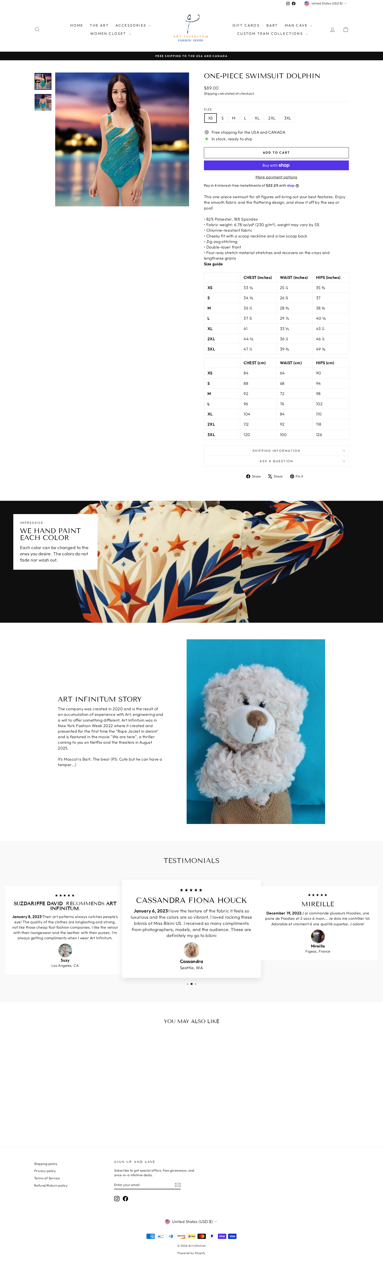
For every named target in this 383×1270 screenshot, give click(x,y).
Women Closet (109, 33)
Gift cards (246, 25)
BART (272, 25)
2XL (272, 118)
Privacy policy (45, 1171)
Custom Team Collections (270, 33)
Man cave (297, 25)
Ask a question (276, 461)
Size (208, 109)
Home (76, 25)
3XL (287, 118)
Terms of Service (47, 1178)
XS (210, 118)
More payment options (276, 177)
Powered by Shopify (191, 1253)
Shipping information (276, 451)
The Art (99, 25)
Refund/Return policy (51, 1185)
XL (257, 118)
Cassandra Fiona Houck (191, 900)
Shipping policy (46, 1164)
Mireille (317, 904)
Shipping (210, 93)
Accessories (131, 25)
